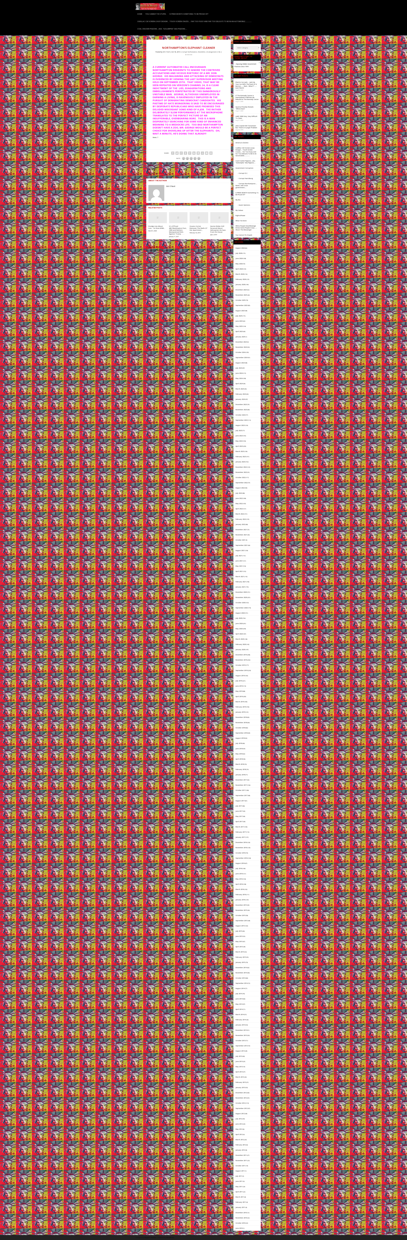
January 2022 (240, 540)
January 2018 (240, 790)
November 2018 (241, 738)
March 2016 (240, 904)
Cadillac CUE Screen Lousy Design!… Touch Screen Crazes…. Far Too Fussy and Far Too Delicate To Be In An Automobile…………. (194, 22)
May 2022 (239, 519)
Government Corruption (244, 183)
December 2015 (241, 920)
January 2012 (240, 1165)
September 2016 (241, 873)
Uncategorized (211, 52)
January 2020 (240, 665)
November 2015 (241, 925)
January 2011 (240, 1222)
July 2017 (239, 821)
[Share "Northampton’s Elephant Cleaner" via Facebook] (173, 153)
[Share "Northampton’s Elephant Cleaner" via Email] (207, 153)
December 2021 (241, 545)
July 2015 (239, 946)
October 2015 (240, 931)
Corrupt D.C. (243, 188)
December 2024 (241, 357)
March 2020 (240, 654)
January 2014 (240, 1040)
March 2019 (240, 717)
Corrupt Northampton (189, 52)
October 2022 (240, 493)
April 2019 (239, 711)
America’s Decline (242, 158)
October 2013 (240, 1056)
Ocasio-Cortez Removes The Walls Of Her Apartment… (198, 228)
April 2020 (239, 649)
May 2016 (239, 894)
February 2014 (241, 1035)
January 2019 (240, 727)
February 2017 (241, 847)
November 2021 (241, 550)
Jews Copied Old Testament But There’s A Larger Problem (246, 142)
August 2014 (240, 1004)
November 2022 (241, 487)
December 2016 (241, 858)
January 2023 (240, 477)
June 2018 (239, 764)
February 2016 (241, 910)
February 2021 (241, 597)
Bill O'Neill (166, 52)
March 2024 (240, 404)
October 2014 (240, 993)
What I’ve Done (241, 236)
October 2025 (240, 315)
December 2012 (241, 1108)
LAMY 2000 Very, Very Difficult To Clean (246, 132)
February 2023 (241, 472)
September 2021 (241, 560)
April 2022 (239, 524)
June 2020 (239, 638)
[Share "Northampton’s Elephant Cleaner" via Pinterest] (190, 153)
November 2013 (241, 1050)
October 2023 (240, 430)
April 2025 (239, 347)
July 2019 (239, 696)
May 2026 (239, 279)
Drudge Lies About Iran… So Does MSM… (156, 227)
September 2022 (241, 498)
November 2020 (241, 612)
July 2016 (239, 884)
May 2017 (239, 831)
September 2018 (241, 748)
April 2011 (239, 1207)
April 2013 (239, 1087)
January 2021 (240, 602)
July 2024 (239, 383)
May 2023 (239, 456)
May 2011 (239, 1202)
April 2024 (239, 399)
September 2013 (241, 1061)
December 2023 (241, 420)
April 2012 (239, 1149)
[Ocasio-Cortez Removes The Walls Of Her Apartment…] (199, 217)
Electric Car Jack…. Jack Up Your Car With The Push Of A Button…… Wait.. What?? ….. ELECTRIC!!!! (246, 100)
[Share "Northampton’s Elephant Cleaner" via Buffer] (198, 153)
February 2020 (241, 659)
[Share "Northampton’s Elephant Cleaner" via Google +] (181, 153)
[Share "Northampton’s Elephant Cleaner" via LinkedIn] (194, 153)
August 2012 (240, 1129)
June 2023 (239, 451)
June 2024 (239, 388)
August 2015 (240, 941)
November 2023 (241, 425)
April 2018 (239, 774)
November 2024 (241, 362)
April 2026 (239, 284)
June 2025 (239, 336)
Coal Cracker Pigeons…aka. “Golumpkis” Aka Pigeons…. (162, 29)
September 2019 (241, 685)
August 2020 (240, 628)
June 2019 (239, 701)
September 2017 (241, 811)
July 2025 (239, 331)
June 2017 (239, 826)
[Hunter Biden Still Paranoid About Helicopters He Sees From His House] (219, 217)
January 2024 (240, 414)
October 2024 (240, 367)
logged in (158, 250)
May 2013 (239, 1082)
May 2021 (239, 581)
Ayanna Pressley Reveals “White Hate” (244, 123)
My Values (239, 225)
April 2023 (239, 461)
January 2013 (240, 1103)
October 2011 (240, 1181)
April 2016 (239, 899)
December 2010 (241, 1228)
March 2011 (240, 1212)
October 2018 (240, 743)
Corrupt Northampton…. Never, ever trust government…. (246, 201)
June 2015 (239, 951)
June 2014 (239, 1014)
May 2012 (239, 1144)
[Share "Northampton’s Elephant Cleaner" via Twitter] (177, 153)
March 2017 (240, 842)
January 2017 (240, 852)
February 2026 (241, 294)
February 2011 (241, 1217)
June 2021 (239, 576)
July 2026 (239, 268)
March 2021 (240, 592)
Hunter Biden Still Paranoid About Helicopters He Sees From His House (218, 229)
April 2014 (239, 1024)
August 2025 (240, 326)
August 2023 (240, 440)
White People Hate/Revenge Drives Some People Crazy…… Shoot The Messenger (246, 243)
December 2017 (241, 795)
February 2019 (241, 722)
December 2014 (241, 983)
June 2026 (239, 274)
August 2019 (240, 691)
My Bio (238, 215)
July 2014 (239, 1009)
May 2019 (239, 706)
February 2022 (241, 534)
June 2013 (239, 1077)
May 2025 (239, 341)
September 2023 (241, 435)
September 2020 (241, 623)
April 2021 (239, 586)
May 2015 (239, 957)
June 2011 (239, 1196)
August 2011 (240, 1186)
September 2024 (241, 373)
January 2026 (240, 300)
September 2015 (241, 936)
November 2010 (241, 1233)
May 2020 (239, 644)
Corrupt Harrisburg (246, 194)
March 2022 (240, 529)
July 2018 (239, 758)
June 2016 (239, 889)
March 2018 (240, 779)
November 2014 (241, 988)
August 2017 (240, 816)
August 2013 (240, 1066)
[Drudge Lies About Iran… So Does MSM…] (157, 217)
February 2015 (241, 972)
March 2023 (240, 467)
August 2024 (240, 378)
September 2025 (241, 320)
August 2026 (240, 263)
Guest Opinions (244, 220)
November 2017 (241, 800)
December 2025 (241, 305)
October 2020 (240, 618)
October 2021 (240, 555)
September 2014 (241, 998)
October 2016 (240, 868)
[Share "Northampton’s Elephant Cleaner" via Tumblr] (185, 153)
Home (139, 14)
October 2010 (240, 1238)
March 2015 (240, 967)
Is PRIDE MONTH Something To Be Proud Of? (188, 14)
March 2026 (240, 289)
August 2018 (240, 753)
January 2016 (240, 915)
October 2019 (240, 680)
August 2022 (240, 503)
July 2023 (239, 446)
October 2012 (240, 1118)
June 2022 (239, 513)
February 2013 (241, 1097)
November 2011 (241, 1176)
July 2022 (239, 508)
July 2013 (239, 1071)
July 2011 (239, 1191)
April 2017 (239, 837)
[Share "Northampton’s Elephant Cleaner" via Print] (211, 153)
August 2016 (240, 878)
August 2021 (240, 566)
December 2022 (241, 482)
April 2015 (239, 962)
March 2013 (240, 1092)
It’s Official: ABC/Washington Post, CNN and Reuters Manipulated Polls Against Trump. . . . (178, 230)
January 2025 (240, 352)
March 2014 (240, 1030)
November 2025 (241, 310)
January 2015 (240, 977)
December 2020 (241, 607)
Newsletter (201, 52)
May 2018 (239, 769)
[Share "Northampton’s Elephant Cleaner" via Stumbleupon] (202, 153)
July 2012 (239, 1134)
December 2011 (241, 1170)
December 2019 (241, 670)
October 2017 (240, 805)
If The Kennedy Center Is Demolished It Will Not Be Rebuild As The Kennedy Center (247, 113)
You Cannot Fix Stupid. (155, 14)
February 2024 (241, 409)
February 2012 (241, 1160)
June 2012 (239, 1139)
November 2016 (241, 863)
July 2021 (239, 571)
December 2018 (241, 732)
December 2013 (241, 1045)
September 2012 (241, 1123)
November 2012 (241, 1113)
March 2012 (240, 1155)
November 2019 (241, 675)
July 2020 (239, 633)
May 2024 (239, 393)
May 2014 (239, 1019)
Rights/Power (240, 231)
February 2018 (241, 785)
